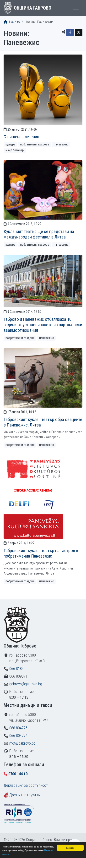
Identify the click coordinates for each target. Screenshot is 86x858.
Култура (10, 144)
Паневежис (61, 144)
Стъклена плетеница (23, 136)
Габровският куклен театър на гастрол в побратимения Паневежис (41, 553)
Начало (14, 22)
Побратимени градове (34, 144)
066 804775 (18, 728)
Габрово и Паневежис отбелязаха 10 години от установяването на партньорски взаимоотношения (43, 324)
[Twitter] (78, 32)
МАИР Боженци (14, 150)
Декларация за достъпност (26, 785)
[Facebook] (70, 32)
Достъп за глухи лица (26, 795)
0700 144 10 (17, 774)
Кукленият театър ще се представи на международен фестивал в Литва (39, 234)
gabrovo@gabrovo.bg (25, 684)
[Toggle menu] (75, 7)
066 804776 (18, 735)
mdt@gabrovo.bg (22, 743)
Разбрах (70, 847)
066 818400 (18, 668)
